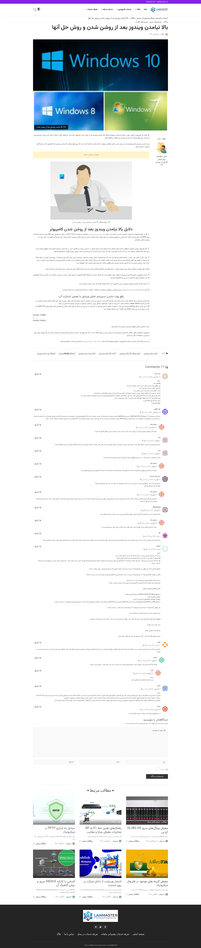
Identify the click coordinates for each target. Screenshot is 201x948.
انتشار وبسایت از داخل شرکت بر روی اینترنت (102, 883)
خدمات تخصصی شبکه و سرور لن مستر (152, 18)
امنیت (164, 875)
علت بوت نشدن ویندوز (87, 353)
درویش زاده (153, 424)
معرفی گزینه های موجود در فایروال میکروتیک (147, 883)
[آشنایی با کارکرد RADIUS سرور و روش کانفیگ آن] (54, 864)
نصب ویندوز (101, 234)
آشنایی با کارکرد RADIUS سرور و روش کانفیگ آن (56, 883)
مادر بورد (91, 234)
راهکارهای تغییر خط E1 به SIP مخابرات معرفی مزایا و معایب (103, 830)
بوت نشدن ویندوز (150, 353)
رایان (162, 34)
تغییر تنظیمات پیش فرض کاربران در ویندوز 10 (162, 160)
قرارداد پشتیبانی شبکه (91, 155)
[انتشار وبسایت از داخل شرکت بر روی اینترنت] (100, 864)
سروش (162, 841)
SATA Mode (71, 234)
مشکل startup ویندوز (66, 353)
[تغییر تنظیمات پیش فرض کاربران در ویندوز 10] (162, 148)
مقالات (132, 18)
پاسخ (37, 374)
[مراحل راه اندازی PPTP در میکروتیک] (54, 810)
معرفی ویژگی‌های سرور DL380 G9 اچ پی (147, 830)
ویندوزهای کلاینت (141, 22)
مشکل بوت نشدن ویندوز (46, 353)
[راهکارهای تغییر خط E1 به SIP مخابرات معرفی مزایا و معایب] (100, 810)
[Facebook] (105, 927)
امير (159, 437)
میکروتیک (63, 822)
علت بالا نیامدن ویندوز (107, 353)
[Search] (35, 9)
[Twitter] (100, 927)
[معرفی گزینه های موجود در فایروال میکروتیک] (147, 864)
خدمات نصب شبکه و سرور (93, 341)
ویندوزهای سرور (155, 22)
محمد (158, 706)
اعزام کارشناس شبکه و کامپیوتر (132, 290)
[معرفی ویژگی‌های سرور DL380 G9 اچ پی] (147, 810)
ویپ (118, 822)
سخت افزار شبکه (153, 822)
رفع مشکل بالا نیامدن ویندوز (130, 353)
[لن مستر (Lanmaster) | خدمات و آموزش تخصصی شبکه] (159, 10)
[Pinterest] (96, 927)
